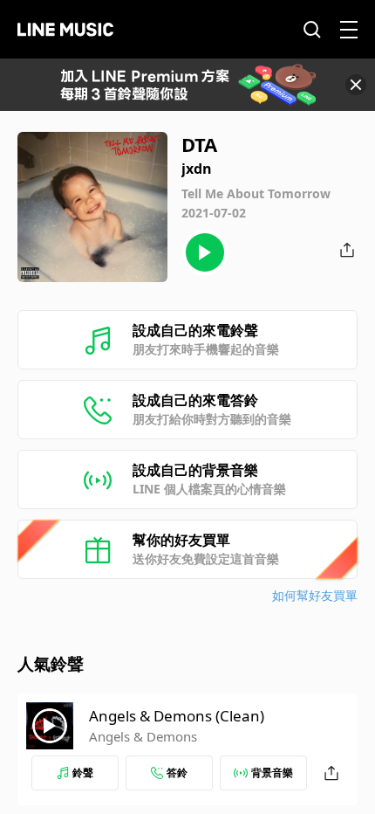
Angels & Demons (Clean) (176, 716)
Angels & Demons (143, 736)
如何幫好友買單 (315, 595)
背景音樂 (272, 772)
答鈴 (177, 772)
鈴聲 (82, 772)
